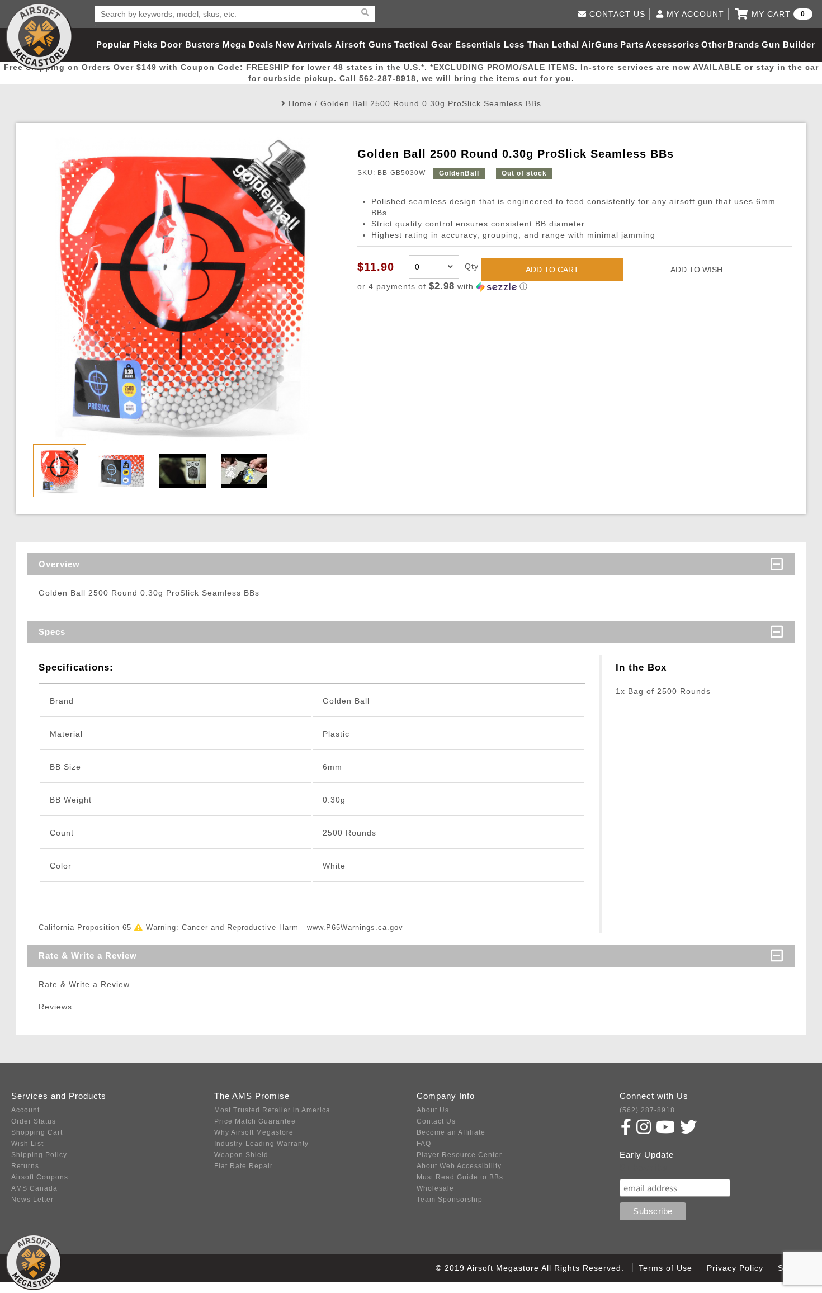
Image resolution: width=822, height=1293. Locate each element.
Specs (52, 631)
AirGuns (600, 44)
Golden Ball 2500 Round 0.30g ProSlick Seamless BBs (430, 103)
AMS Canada (34, 1188)
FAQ (424, 1144)
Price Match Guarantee (255, 1121)
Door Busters (190, 44)
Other (713, 44)
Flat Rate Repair (243, 1166)
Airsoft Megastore (39, 36)
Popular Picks (127, 44)
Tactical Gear (423, 44)
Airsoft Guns (363, 44)
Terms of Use (665, 1267)
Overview (59, 564)
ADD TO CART (552, 269)
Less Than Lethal (541, 44)
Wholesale (435, 1188)
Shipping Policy (39, 1155)
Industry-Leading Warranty (261, 1144)
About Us (433, 1110)
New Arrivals (304, 44)
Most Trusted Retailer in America (272, 1110)
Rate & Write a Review (88, 955)
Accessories (672, 44)
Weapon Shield (241, 1155)
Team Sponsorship (450, 1200)
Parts (632, 44)
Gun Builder (788, 44)
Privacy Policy (735, 1267)
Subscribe (644, 1168)
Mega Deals (248, 44)
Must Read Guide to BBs (460, 1177)
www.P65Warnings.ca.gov (355, 927)
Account (25, 1110)
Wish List (27, 1144)
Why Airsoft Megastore (254, 1132)
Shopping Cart (37, 1132)
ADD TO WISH (696, 269)
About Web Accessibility (459, 1166)
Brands (743, 44)
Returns (25, 1166)
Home (300, 103)
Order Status (33, 1121)
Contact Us (436, 1121)
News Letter (32, 1200)
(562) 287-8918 (647, 1110)
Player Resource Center (459, 1155)
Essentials (478, 44)
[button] (574, 286)
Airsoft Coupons (39, 1177)
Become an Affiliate (451, 1132)
